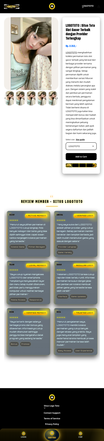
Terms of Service (52, 418)
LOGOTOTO (88, 5)
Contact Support (52, 412)
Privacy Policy (52, 424)
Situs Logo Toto (51, 405)
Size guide (80, 139)
